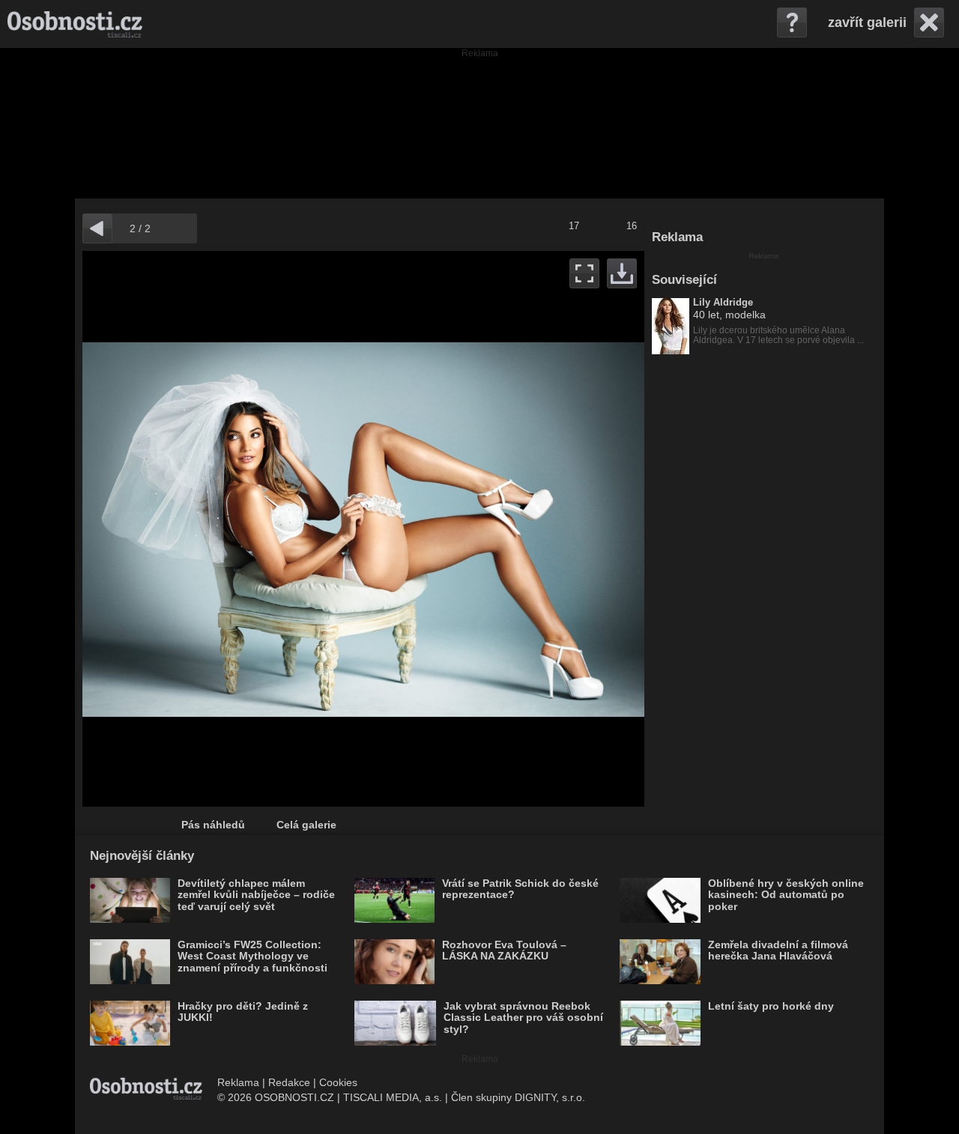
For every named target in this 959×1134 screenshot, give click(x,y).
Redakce (289, 1082)
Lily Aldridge (723, 302)
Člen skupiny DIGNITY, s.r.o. (518, 1097)
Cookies (338, 1082)
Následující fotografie (503, 529)
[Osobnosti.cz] (74, 23)
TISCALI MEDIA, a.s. (392, 1097)
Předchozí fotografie (222, 529)
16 (631, 225)
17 (574, 225)
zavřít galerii (867, 22)
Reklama (238, 1082)
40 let (706, 315)
